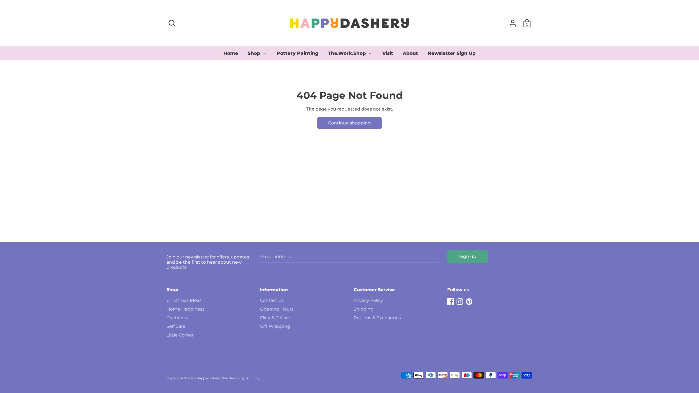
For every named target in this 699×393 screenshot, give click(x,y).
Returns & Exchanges (377, 317)
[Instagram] (460, 300)
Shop (255, 53)
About (410, 53)
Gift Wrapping (275, 326)
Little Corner (180, 335)
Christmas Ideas (184, 300)
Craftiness (177, 317)
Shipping (364, 309)
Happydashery (208, 378)
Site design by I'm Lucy (240, 378)
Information (274, 289)
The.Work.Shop (347, 53)
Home (230, 53)
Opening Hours (277, 309)
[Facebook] (450, 300)
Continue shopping (349, 123)
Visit (387, 53)
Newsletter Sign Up (452, 53)
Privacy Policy (368, 300)
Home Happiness (186, 309)
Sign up (467, 256)
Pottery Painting (297, 53)
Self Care (176, 326)
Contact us (272, 300)
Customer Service (374, 289)
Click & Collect (275, 317)
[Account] (512, 21)
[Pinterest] (469, 300)
